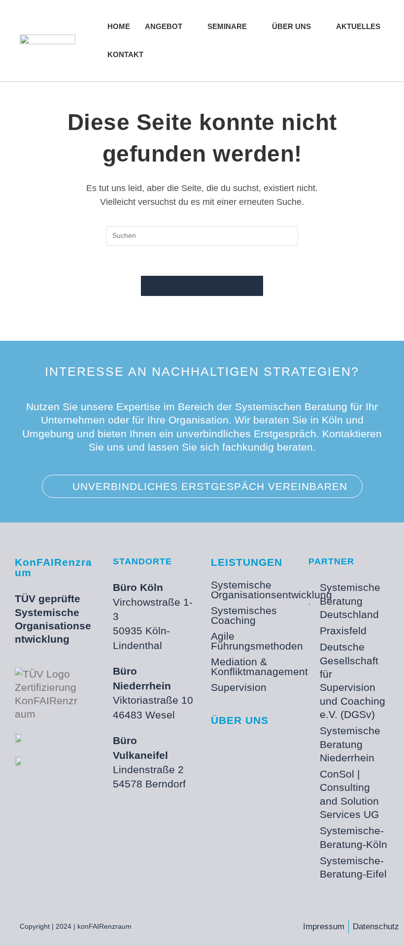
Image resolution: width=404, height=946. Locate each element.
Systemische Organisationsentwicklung (251, 589)
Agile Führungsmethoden (251, 641)
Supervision (239, 687)
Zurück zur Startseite (202, 286)
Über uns (240, 720)
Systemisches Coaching (244, 615)
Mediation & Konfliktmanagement (251, 666)
